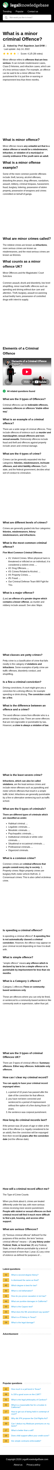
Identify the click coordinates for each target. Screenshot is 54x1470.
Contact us (33, 11)
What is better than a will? (22, 1430)
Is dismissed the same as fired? (25, 1280)
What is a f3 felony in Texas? (23, 1317)
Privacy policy (33, 1465)
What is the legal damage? (23, 1322)
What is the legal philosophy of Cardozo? (29, 1400)
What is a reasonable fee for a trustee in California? (28, 1406)
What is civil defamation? (22, 1291)
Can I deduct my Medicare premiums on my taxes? (30, 1424)
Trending (7, 11)
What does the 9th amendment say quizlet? (30, 1312)
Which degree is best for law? (24, 1285)
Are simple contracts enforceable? (26, 1441)
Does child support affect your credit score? (30, 1435)
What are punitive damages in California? (29, 1301)
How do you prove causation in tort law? (28, 1296)
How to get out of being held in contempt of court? (30, 1413)
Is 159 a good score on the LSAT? (26, 1394)
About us (18, 1465)
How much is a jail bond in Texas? (26, 1389)
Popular (19, 11)
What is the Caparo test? (22, 1306)
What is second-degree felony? (24, 1275)
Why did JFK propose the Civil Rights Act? (29, 1418)
